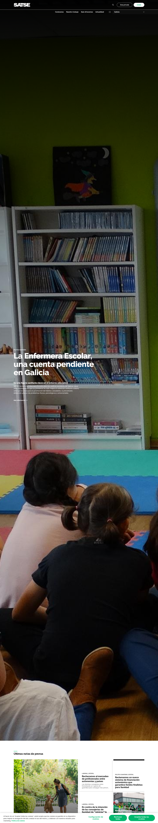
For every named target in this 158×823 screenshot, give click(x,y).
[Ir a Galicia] (22, 5)
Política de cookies (18, 821)
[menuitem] (139, 5)
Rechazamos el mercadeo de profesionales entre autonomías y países (95, 779)
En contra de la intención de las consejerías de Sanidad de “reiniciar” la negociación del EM (94, 811)
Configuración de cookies (96, 818)
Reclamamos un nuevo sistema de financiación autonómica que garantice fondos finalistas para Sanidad (129, 782)
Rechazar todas (118, 818)
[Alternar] (113, 4)
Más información (19, 400)
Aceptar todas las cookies (141, 818)
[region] (79, 818)
